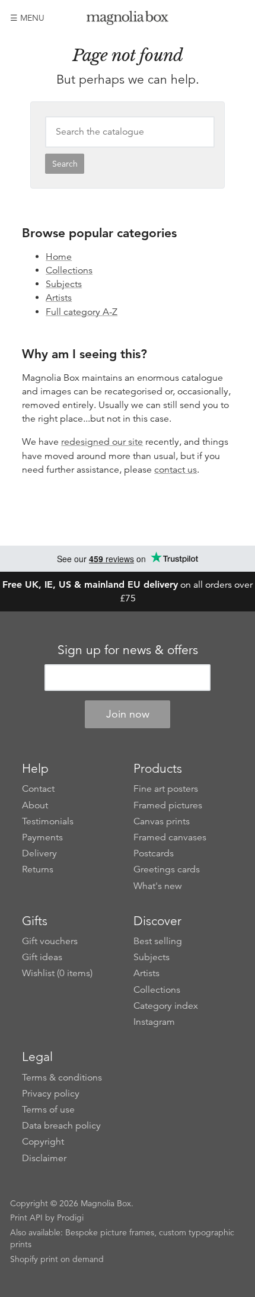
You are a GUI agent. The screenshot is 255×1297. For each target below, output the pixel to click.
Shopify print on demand (57, 1259)
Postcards (153, 853)
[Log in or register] (216, 18)
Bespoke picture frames (109, 1232)
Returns (37, 869)
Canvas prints (161, 821)
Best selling (157, 941)
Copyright (43, 1142)
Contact (38, 789)
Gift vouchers (50, 941)
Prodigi (70, 1217)
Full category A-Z (81, 312)
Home (59, 257)
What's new (157, 886)
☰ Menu (27, 17)
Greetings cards (166, 869)
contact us (175, 470)
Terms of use (48, 1110)
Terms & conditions (62, 1078)
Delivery (39, 853)
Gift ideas (42, 957)
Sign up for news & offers (128, 650)
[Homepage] (127, 20)
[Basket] (236, 18)
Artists (59, 298)
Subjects (64, 284)
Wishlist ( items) (57, 973)
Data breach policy (61, 1126)
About (35, 805)
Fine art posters (165, 789)
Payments (42, 837)
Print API (26, 1217)
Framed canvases (169, 837)
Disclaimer (44, 1158)
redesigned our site (102, 442)
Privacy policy (50, 1094)
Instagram (154, 1022)
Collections (69, 270)
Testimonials (48, 821)
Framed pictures (167, 805)
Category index (165, 1006)
